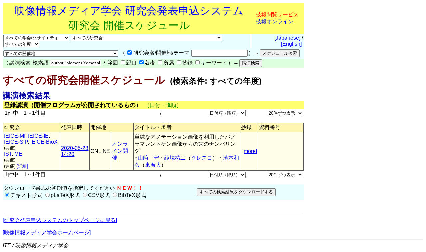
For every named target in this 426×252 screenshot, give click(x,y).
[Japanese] (287, 38)
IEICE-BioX (44, 142)
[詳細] (22, 166)
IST (8, 154)
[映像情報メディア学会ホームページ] (47, 232)
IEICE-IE (38, 136)
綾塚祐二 (175, 158)
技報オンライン (274, 21)
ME (18, 154)
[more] (249, 151)
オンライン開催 (120, 151)
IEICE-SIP (16, 142)
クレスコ (201, 158)
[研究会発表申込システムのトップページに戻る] (60, 220)
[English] (291, 44)
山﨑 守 (148, 158)
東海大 (153, 165)
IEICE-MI (14, 136)
